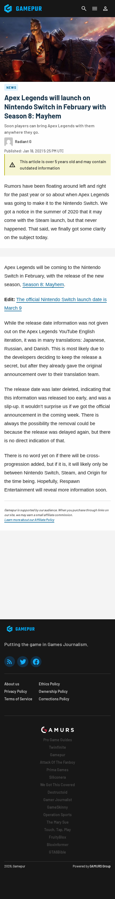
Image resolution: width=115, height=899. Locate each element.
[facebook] (35, 661)
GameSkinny (57, 807)
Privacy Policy (15, 691)
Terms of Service (18, 699)
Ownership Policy (53, 691)
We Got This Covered (57, 784)
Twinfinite (57, 747)
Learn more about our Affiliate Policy (29, 519)
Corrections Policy (54, 699)
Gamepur (57, 754)
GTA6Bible (57, 852)
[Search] (84, 8)
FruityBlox (57, 837)
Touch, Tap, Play (57, 829)
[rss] (9, 661)
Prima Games (57, 769)
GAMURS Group (100, 866)
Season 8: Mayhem (43, 284)
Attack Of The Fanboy (57, 762)
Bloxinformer (57, 844)
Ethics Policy (49, 684)
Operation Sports (57, 814)
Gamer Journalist (57, 799)
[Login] (105, 8)
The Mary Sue (58, 822)
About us (11, 684)
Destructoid (57, 792)
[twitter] (22, 661)
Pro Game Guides (57, 739)
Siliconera (57, 777)
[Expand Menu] (94, 8)
